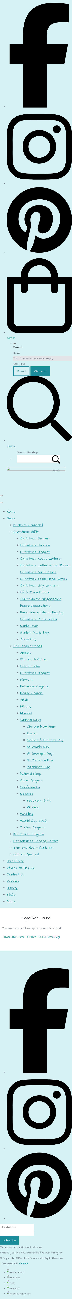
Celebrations (30, 666)
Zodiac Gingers (32, 827)
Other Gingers (31, 780)
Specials (26, 793)
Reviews (13, 881)
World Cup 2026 (33, 820)
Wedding (26, 814)
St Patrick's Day (40, 760)
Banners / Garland (28, 525)
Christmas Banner (34, 538)
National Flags (31, 773)
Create (23, 1263)
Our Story (15, 861)
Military (25, 706)
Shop (11, 518)
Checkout (40, 371)
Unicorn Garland (26, 854)
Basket (21, 371)
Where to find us (20, 867)
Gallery (12, 888)
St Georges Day (40, 753)
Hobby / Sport (31, 693)
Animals (25, 652)
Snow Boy (28, 639)
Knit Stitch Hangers (28, 834)
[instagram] (39, 183)
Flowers (26, 679)
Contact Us (15, 874)
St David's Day (38, 746)
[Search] (56, 459)
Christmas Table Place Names (43, 578)
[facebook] (39, 107)
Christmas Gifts (26, 531)
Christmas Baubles (35, 545)
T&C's (11, 894)
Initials (24, 699)
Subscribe (9, 1240)
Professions (30, 787)
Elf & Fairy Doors (34, 592)
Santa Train (29, 625)
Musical (26, 713)
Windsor (33, 807)
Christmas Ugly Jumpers (39, 585)
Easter (32, 733)
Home (11, 511)
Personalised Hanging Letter (35, 841)
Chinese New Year (41, 726)
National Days (30, 720)
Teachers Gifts (39, 800)
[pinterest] (39, 253)
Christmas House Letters (40, 558)
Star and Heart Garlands (33, 847)
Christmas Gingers (35, 552)
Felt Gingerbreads (27, 646)
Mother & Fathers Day (45, 740)
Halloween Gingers (34, 686)
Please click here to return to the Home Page (31, 937)
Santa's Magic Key (34, 632)
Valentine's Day (38, 767)
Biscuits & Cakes (33, 659)
